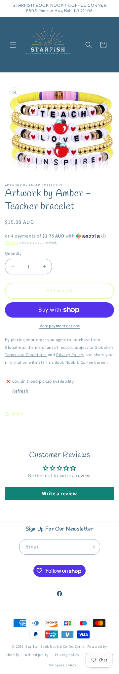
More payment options (59, 325)
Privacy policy (67, 654)
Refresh (20, 391)
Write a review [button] (59, 493)
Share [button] (18, 413)
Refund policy (37, 654)
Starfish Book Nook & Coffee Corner (55, 646)
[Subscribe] (92, 547)
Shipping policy (62, 665)
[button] (13, 45)
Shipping (12, 242)
